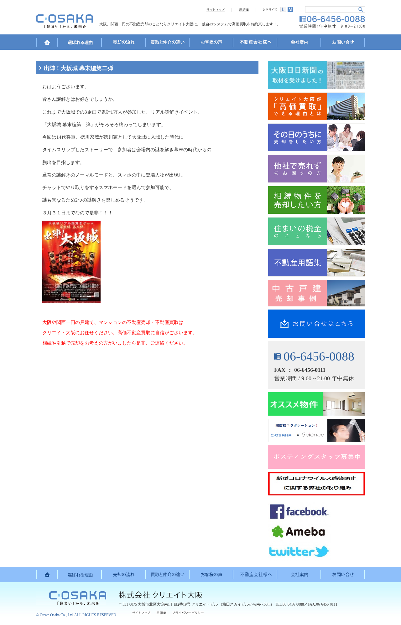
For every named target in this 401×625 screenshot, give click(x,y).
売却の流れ (124, 43)
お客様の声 (211, 43)
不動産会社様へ (255, 43)
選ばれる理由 (80, 43)
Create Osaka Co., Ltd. (57, 615)
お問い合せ (343, 43)
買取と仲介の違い (168, 43)
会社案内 (299, 43)
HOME (47, 43)
